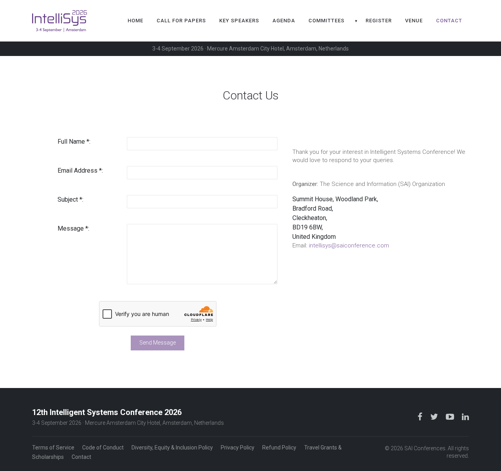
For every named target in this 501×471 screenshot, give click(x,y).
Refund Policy (279, 447)
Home (135, 20)
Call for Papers (181, 20)
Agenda (283, 20)
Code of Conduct (103, 447)
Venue (414, 20)
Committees (326, 20)
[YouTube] (451, 416)
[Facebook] (421, 416)
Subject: (70, 199)
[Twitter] (435, 416)
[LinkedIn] (465, 416)
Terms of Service (53, 447)
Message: (73, 228)
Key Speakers (239, 20)
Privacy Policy (237, 447)
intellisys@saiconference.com (349, 245)
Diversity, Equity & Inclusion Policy (172, 447)
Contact (449, 20)
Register (379, 20)
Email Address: (80, 170)
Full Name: (74, 141)
